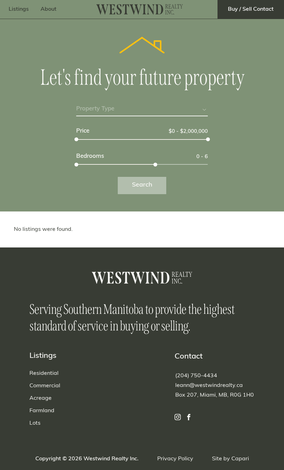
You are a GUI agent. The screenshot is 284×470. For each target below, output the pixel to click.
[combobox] (142, 110)
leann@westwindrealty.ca (209, 385)
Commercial (44, 386)
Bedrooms (90, 156)
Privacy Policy (175, 459)
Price (82, 131)
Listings (19, 9)
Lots (35, 423)
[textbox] (142, 109)
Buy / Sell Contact (251, 9)
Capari (240, 459)
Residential (44, 373)
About (48, 9)
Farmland (41, 411)
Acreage (40, 398)
